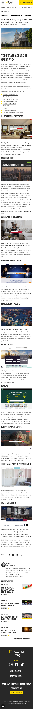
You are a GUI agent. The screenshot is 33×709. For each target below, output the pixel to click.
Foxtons (5, 108)
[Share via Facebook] (9, 555)
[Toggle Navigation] (2, 2)
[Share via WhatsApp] (21, 555)
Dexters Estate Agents (9, 103)
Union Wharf (13, 209)
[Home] (9, 2)
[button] (3, 3)
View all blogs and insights (22, 639)
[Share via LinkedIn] (13, 555)
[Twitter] (22, 664)
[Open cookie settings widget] (3, 706)
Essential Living (7, 97)
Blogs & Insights (11, 7)
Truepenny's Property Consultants (13, 112)
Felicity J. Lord (7, 106)
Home (3, 7)
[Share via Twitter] (17, 555)
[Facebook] (16, 664)
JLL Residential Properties (10, 94)
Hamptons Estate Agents (10, 110)
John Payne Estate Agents (10, 99)
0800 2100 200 (16, 688)
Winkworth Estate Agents (10, 101)
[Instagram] (11, 664)
